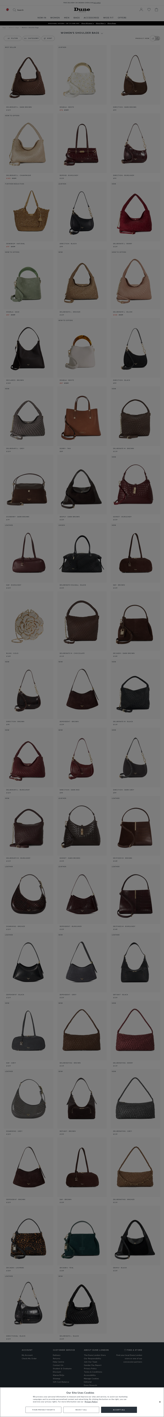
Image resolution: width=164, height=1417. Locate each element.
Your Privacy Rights (43, 1410)
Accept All (119, 1410)
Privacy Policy (91, 1402)
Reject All (81, 1410)
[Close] (160, 1402)
